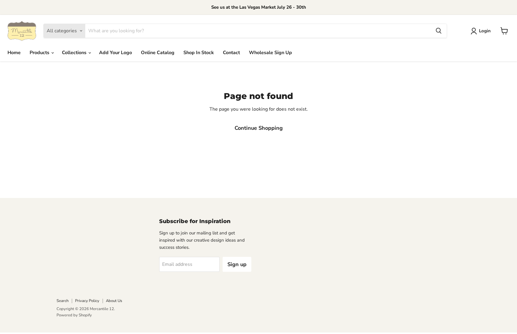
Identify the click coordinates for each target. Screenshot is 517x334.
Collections (75, 52)
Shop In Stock (198, 52)
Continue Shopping (259, 128)
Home (14, 52)
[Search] (439, 31)
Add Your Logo (115, 52)
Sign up (237, 264)
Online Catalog (157, 52)
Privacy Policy (87, 301)
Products (40, 52)
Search (63, 301)
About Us (114, 301)
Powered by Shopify (74, 315)
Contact (231, 52)
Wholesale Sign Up (270, 52)
